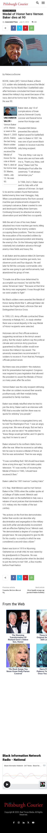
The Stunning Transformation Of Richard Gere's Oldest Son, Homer (18, 638)
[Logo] (23, 805)
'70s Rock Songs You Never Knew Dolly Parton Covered (18, 671)
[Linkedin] (23, 822)
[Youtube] (33, 822)
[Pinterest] (25, 28)
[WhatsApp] (31, 28)
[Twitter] (19, 28)
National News (9, 10)
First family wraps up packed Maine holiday (35, 591)
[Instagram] (18, 822)
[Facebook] (13, 28)
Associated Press (11, 22)
